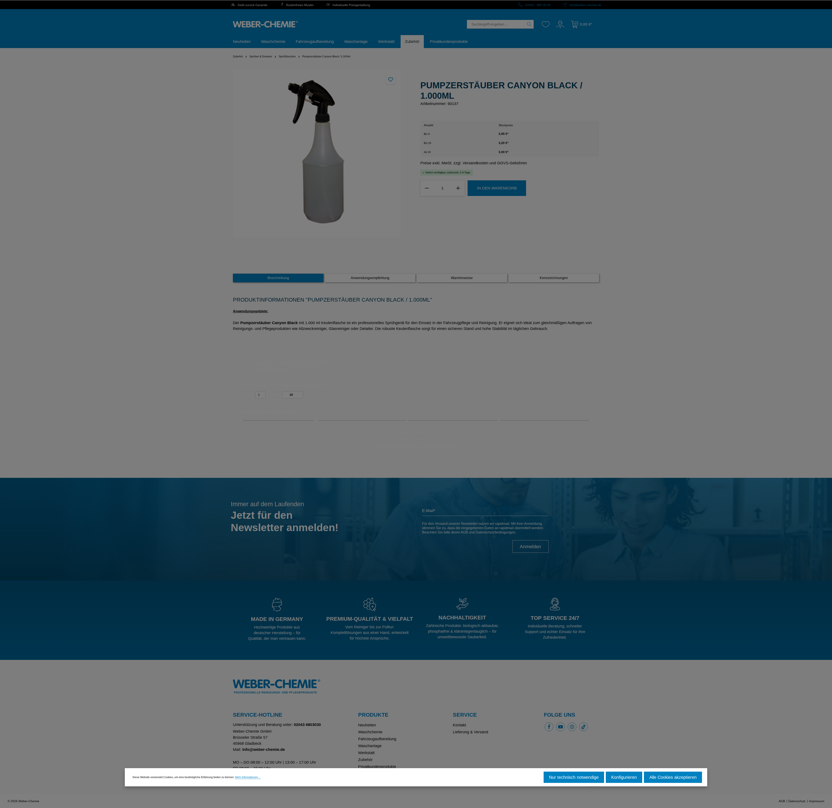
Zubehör (365, 760)
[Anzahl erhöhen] (458, 188)
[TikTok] (583, 726)
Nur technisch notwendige (574, 777)
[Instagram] (572, 726)
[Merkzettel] (545, 24)
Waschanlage (370, 746)
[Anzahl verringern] (426, 188)
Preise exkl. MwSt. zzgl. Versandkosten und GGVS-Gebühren (473, 163)
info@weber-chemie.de (585, 5)
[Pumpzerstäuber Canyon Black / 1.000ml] (317, 153)
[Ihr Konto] (560, 24)
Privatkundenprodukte (377, 766)
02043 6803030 (307, 725)
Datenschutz (797, 801)
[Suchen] (529, 24)
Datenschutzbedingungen (495, 532)
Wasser (275, 394)
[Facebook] (549, 726)
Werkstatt (366, 753)
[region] (322, 153)
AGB (464, 532)
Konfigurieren (624, 777)
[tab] (278, 278)
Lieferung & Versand (470, 732)
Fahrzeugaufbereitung (377, 739)
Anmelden (530, 546)
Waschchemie (370, 732)
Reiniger (247, 394)
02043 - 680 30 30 (537, 5)
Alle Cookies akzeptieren (673, 777)
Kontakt (459, 725)
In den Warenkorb (497, 188)
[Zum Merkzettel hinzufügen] (390, 79)
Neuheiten (367, 725)
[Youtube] (560, 726)
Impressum (816, 801)
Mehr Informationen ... (248, 777)
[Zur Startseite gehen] (265, 24)
